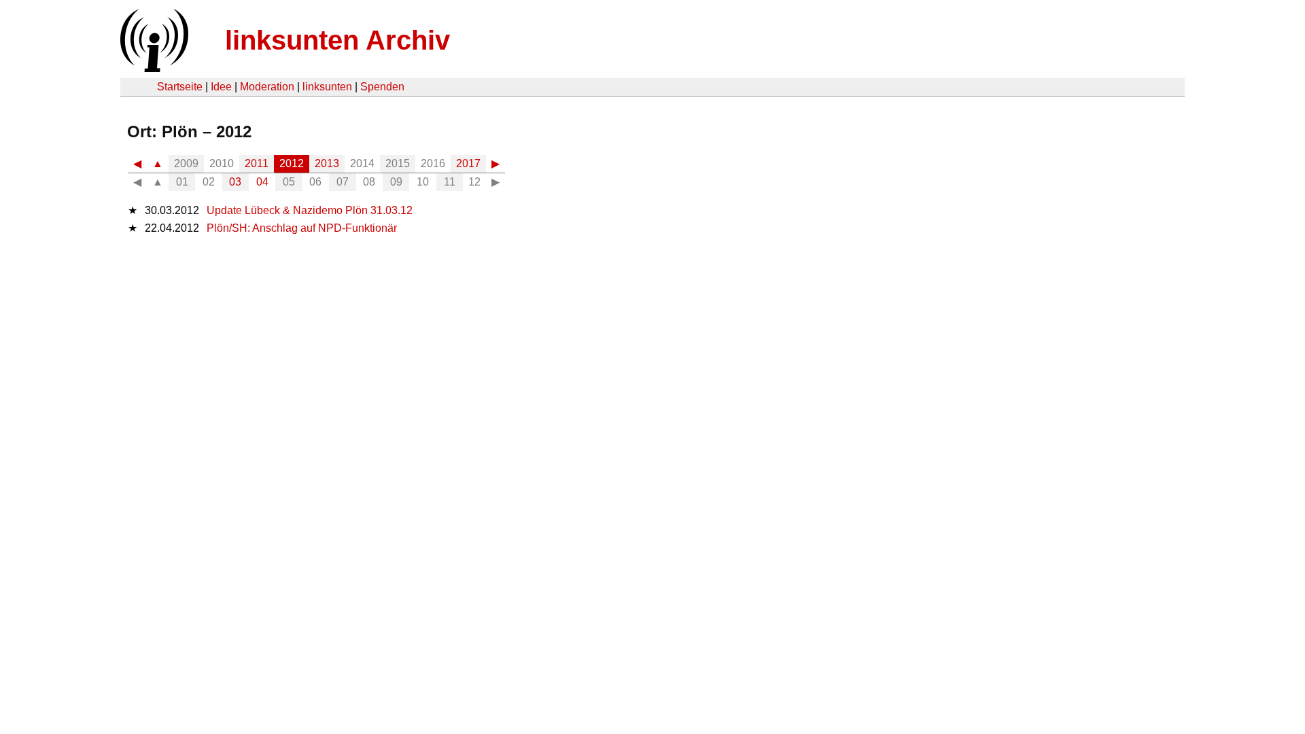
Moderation (267, 86)
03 (235, 182)
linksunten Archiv (337, 40)
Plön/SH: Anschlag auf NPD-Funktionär (302, 228)
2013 (327, 163)
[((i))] (152, 68)
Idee (221, 86)
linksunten (327, 86)
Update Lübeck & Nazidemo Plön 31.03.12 (310, 210)
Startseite (180, 86)
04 (262, 182)
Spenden (382, 86)
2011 (256, 163)
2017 (468, 163)
